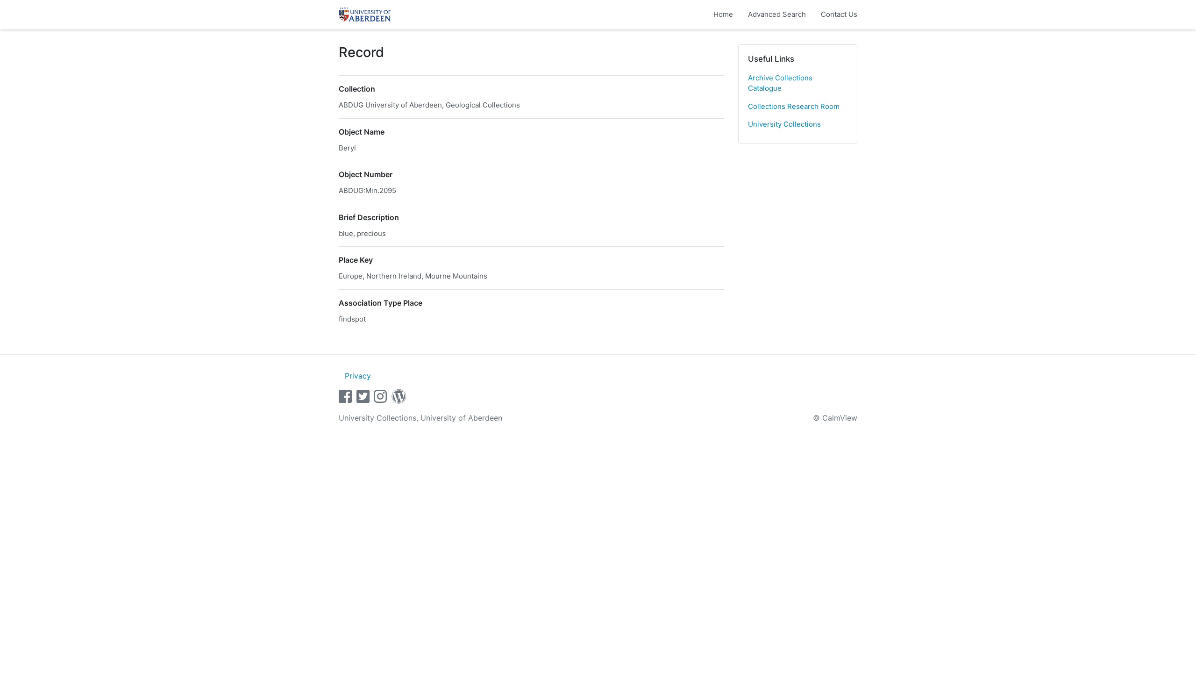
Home (723, 14)
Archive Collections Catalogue (780, 83)
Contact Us (839, 14)
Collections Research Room (794, 106)
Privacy (358, 375)
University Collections (784, 124)
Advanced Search (777, 14)
